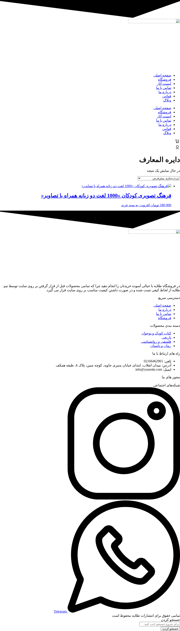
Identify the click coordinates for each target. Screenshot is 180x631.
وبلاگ (167, 100)
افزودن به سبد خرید (135, 205)
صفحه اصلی (162, 75)
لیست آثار (164, 83)
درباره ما (164, 92)
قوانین (166, 96)
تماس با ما (163, 88)
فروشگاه (164, 79)
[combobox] (159, 624)
